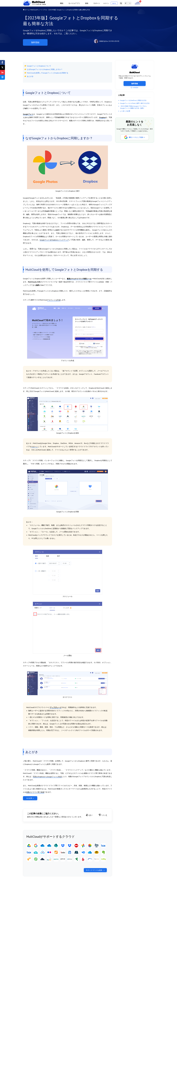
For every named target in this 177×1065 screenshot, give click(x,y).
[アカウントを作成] (67, 332)
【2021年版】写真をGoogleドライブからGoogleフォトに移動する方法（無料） (133, 107)
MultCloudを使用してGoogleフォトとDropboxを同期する (47, 73)
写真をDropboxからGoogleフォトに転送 (47, 777)
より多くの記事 (125, 111)
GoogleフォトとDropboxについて (39, 66)
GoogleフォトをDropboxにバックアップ (54, 240)
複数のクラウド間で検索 (35, 792)
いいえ (104, 815)
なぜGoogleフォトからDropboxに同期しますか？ (44, 69)
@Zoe (106, 41)
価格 (86, 3)
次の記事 (29, 798)
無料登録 (35, 42)
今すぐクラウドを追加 (94, 870)
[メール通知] (67, 628)
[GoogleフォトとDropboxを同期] (67, 489)
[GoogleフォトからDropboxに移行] (67, 167)
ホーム (27, 10)
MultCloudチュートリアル (38, 10)
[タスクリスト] (67, 683)
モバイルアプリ (74, 3)
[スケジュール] (67, 572)
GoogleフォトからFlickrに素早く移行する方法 (134, 103)
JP (125, 3)
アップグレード (55, 707)
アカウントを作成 (53, 300)
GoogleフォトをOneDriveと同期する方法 (133, 100)
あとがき (30, 76)
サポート (96, 3)
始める (114, 3)
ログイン (106, 3)
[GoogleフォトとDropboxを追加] (67, 414)
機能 (61, 3)
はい (91, 815)
